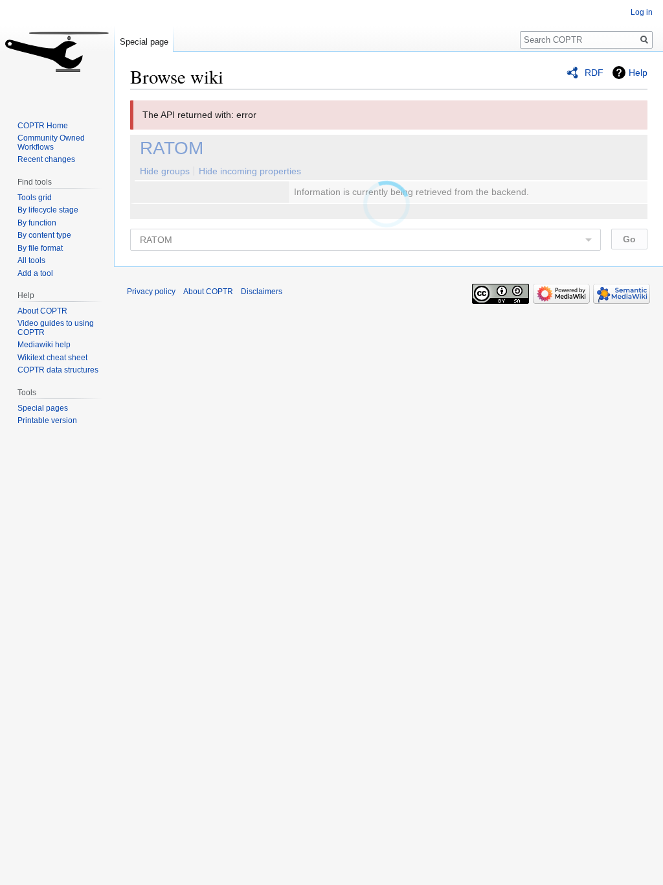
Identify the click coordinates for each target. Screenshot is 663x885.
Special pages (42, 408)
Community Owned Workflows (51, 142)
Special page (144, 42)
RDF (594, 72)
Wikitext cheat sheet (52, 357)
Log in (642, 12)
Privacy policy (151, 291)
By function (36, 222)
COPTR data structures (57, 369)
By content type (44, 235)
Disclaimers (261, 291)
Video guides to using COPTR (55, 328)
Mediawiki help (44, 344)
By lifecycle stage (47, 209)
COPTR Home (42, 125)
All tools (31, 260)
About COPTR (42, 311)
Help (638, 72)
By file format (40, 248)
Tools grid (34, 197)
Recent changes (46, 159)
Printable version (47, 420)
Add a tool (35, 273)
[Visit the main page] (57, 52)
